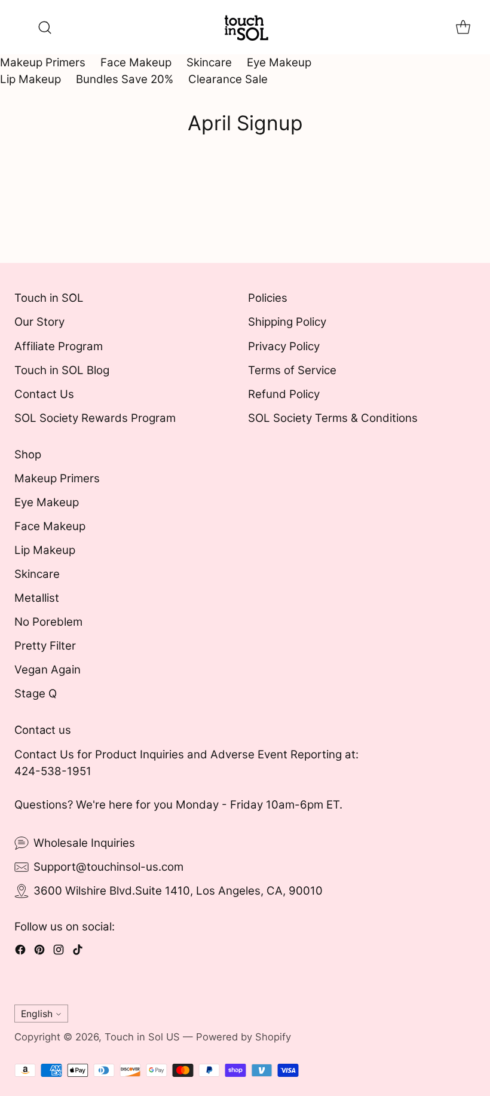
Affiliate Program (58, 346)
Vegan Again (47, 669)
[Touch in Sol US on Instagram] (58, 952)
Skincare (209, 62)
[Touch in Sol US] (245, 27)
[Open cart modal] (463, 27)
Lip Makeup (30, 79)
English (37, 1014)
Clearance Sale (228, 79)
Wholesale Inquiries (84, 843)
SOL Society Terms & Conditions (333, 418)
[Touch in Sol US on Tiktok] (78, 952)
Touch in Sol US (142, 1037)
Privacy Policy (284, 346)
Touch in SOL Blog (61, 370)
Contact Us (44, 394)
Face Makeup (136, 62)
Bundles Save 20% (124, 79)
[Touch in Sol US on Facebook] (20, 952)
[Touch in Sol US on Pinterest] (39, 952)
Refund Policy (284, 394)
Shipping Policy (287, 322)
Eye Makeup (279, 62)
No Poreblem (48, 622)
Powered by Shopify (243, 1037)
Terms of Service (292, 370)
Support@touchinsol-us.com (108, 867)
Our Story (39, 322)
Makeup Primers (42, 62)
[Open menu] (20, 27)
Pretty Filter (45, 646)
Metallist (36, 598)
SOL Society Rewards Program (95, 418)
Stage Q (35, 693)
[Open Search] (44, 27)
